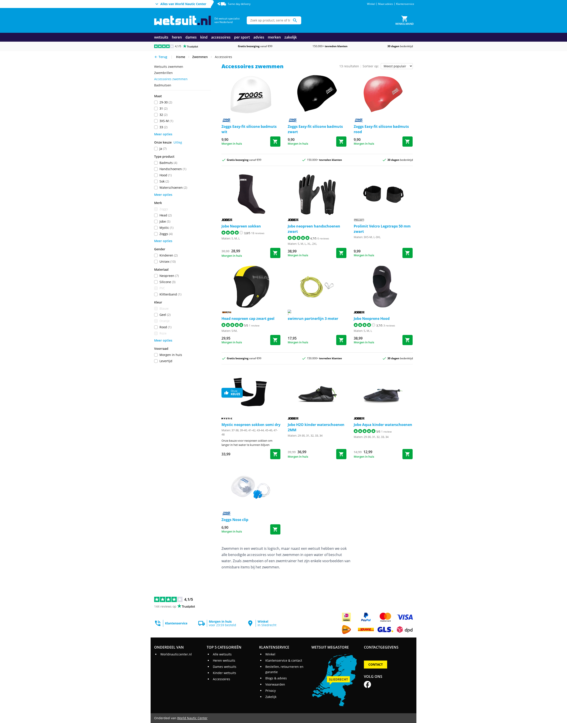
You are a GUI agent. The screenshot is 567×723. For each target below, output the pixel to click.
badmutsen (162, 85)
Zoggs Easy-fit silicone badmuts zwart (315, 129)
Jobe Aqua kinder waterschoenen (383, 424)
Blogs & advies (276, 678)
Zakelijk (270, 697)
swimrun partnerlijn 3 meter (313, 318)
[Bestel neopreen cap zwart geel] (275, 340)
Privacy (270, 690)
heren (177, 37)
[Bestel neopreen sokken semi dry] (275, 454)
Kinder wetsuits (224, 673)
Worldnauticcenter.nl (176, 654)
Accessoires (221, 679)
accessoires (221, 37)
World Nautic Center (192, 718)
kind (204, 37)
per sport (242, 37)
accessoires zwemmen (171, 79)
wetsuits (161, 37)
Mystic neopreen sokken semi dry (250, 424)
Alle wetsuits (222, 654)
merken (274, 37)
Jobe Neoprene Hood (372, 318)
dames (191, 37)
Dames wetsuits (224, 667)
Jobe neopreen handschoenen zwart (314, 229)
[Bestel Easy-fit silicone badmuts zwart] (341, 141)
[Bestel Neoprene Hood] (407, 340)
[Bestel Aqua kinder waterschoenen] (407, 454)
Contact (375, 664)
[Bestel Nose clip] (275, 529)
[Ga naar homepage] (182, 20)
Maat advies (385, 4)
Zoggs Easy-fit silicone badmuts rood (381, 129)
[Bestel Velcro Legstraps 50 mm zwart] (407, 253)
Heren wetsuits (224, 660)
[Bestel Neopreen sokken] (275, 253)
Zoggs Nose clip (234, 519)
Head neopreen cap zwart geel (247, 318)
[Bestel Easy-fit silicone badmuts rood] (407, 141)
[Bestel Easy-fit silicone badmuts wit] (275, 141)
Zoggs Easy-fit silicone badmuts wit (249, 129)
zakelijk (290, 37)
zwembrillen (163, 73)
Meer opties (163, 134)
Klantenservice (405, 4)
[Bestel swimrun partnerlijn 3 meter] (341, 340)
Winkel (371, 4)
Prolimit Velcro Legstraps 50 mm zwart (382, 229)
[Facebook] (367, 684)
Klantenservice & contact (283, 660)
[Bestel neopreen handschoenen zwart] (341, 253)
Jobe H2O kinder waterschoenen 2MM (316, 427)
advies (258, 37)
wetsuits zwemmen (168, 66)
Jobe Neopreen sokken (241, 226)
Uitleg (177, 142)
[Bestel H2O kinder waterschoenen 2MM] (341, 454)
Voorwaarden (275, 684)
